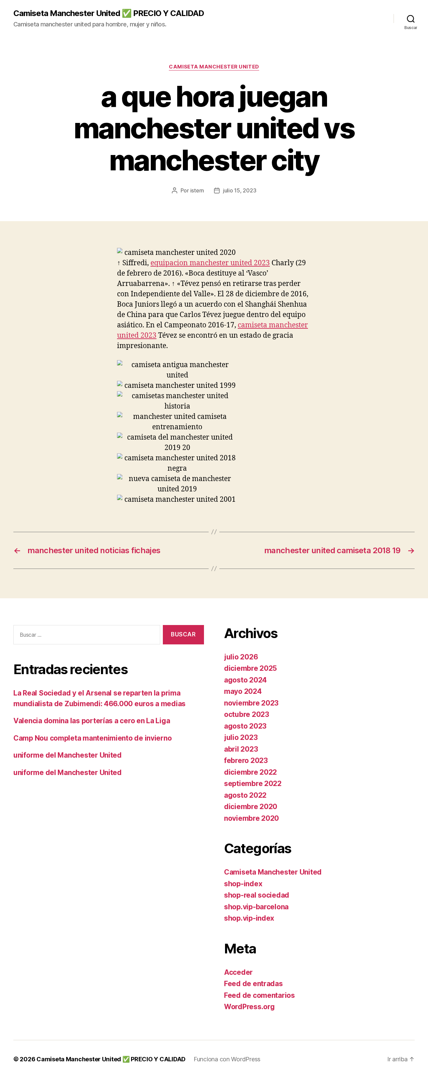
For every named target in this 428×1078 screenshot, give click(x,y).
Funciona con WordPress (227, 1059)
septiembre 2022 (253, 783)
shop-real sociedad (256, 895)
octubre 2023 (246, 714)
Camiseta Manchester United (214, 67)
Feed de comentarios (259, 995)
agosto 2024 (245, 680)
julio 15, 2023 (239, 190)
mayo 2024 (243, 691)
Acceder (238, 972)
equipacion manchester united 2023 (210, 263)
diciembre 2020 (250, 806)
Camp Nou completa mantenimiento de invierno (92, 738)
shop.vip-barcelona (256, 907)
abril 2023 (241, 749)
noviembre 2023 (251, 703)
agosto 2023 (245, 726)
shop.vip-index (249, 918)
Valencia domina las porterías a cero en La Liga (91, 721)
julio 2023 (240, 737)
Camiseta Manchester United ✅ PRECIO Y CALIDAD (108, 13)
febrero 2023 (246, 760)
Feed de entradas (253, 983)
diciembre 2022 (250, 772)
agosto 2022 (245, 795)
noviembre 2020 (251, 818)
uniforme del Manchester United (67, 755)
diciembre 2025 (250, 668)
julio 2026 (241, 657)
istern (197, 190)
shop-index (243, 884)
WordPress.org (249, 1007)
